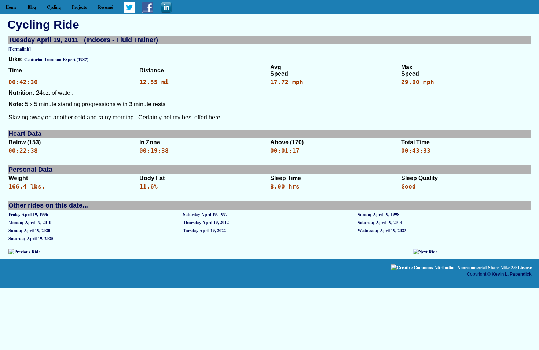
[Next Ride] (425, 252)
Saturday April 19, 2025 (30, 238)
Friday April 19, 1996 (28, 214)
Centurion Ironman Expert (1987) (56, 59)
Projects (79, 7)
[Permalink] (19, 49)
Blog (31, 7)
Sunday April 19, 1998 (378, 214)
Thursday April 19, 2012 (206, 222)
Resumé (105, 7)
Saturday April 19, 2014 (380, 222)
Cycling (54, 7)
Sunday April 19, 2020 (29, 230)
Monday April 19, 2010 (29, 222)
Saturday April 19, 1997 (205, 214)
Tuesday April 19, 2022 (204, 230)
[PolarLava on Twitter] (129, 11)
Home (11, 7)
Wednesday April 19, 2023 (382, 230)
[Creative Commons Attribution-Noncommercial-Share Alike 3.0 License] (461, 267)
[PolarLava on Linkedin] (166, 11)
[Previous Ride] (24, 252)
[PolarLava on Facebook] (148, 11)
